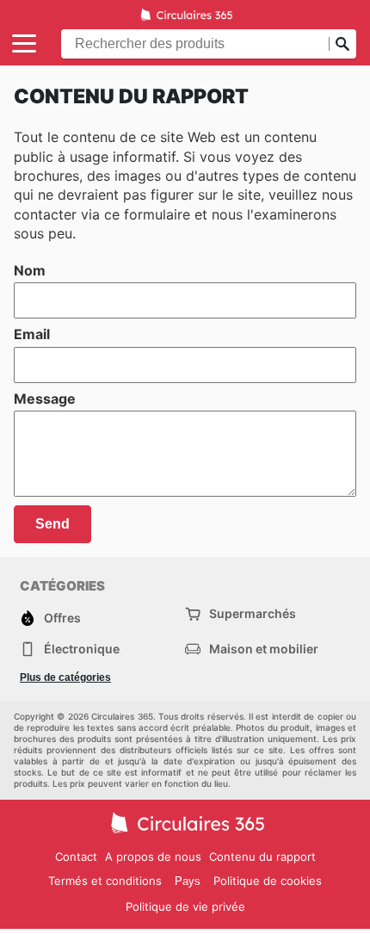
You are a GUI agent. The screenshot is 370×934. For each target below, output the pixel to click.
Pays (187, 881)
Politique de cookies (267, 881)
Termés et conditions (105, 881)
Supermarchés (252, 613)
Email (32, 334)
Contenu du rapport (262, 856)
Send (52, 523)
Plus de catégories (65, 677)
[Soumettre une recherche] (342, 44)
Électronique (82, 648)
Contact (76, 856)
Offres (62, 617)
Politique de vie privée (185, 906)
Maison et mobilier (263, 648)
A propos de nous (153, 856)
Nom (30, 270)
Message (45, 398)
